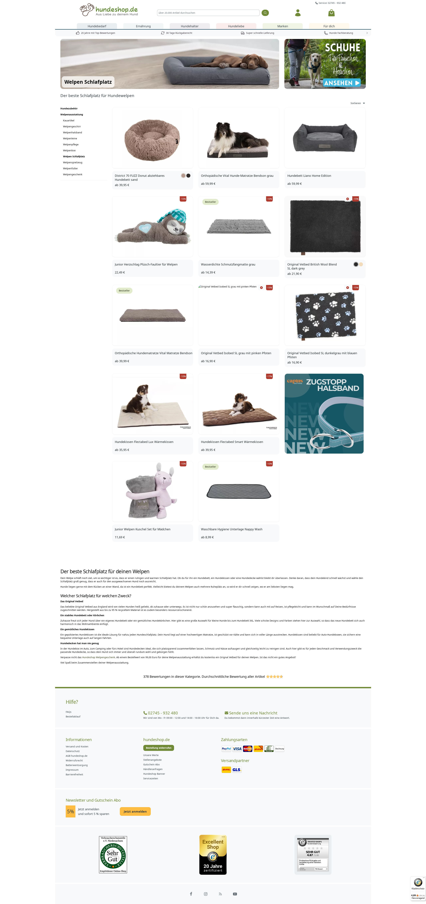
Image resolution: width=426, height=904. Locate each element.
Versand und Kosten (77, 746)
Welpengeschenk (72, 174)
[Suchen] (265, 13)
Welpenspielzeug (72, 162)
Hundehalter (190, 26)
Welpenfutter (70, 168)
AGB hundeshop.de (76, 755)
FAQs (68, 711)
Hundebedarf (97, 26)
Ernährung (143, 26)
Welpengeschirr (72, 126)
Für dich (329, 26)
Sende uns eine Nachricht (253, 713)
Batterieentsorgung (77, 765)
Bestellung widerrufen (158, 747)
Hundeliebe (236, 26)
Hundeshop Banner (154, 773)
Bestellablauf (73, 716)
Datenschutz (73, 751)
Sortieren (356, 103)
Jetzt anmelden (135, 811)
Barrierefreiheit (74, 774)
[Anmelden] (298, 13)
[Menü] (424, 878)
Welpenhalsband (72, 132)
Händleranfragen (153, 769)
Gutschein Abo (151, 764)
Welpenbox (69, 150)
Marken (282, 26)
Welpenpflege (71, 144)
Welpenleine (70, 138)
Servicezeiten (150, 778)
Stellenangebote (152, 759)
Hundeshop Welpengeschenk (98, 657)
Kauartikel (68, 120)
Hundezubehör (69, 108)
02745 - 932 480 (163, 713)
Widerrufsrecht (74, 760)
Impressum (72, 769)
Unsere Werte (151, 755)
